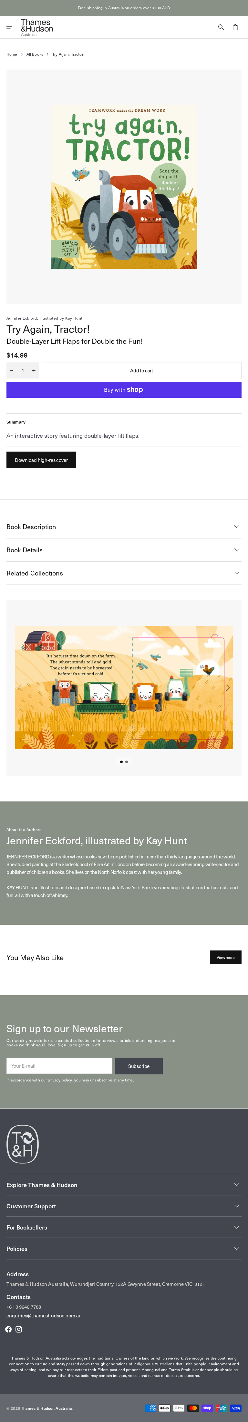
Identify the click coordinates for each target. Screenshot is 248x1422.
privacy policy (60, 1080)
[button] (13, 27)
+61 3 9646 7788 (23, 1306)
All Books (34, 54)
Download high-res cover (41, 459)
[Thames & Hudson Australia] (37, 27)
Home (11, 54)
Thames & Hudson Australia (46, 1408)
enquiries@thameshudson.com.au (44, 1315)
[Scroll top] (240, 1414)
